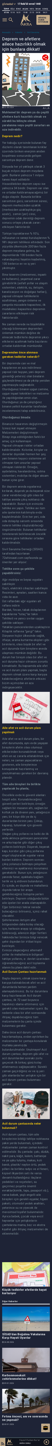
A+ (44, 108)
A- (49, 108)
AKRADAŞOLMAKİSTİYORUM (43, 20)
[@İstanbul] (9, 4)
